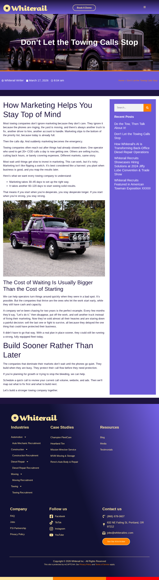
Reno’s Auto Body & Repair (64, 461)
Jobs (12, 522)
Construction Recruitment (25, 455)
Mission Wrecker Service (63, 449)
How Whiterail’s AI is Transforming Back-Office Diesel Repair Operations (132, 148)
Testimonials (106, 449)
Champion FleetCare (60, 437)
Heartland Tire (57, 443)
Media (103, 443)
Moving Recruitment (22, 480)
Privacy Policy (17, 534)
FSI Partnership (18, 528)
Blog (102, 437)
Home (121, 80)
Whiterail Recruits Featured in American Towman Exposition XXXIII (132, 184)
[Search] (147, 108)
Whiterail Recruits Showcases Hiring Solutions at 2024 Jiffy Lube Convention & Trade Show (131, 166)
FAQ (12, 516)
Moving (14, 474)
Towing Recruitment (22, 492)
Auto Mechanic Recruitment (26, 443)
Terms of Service (102, 564)
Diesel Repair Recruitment (25, 468)
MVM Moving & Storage (62, 455)
